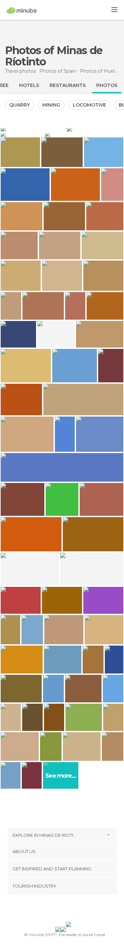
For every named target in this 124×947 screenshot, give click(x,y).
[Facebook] (52, 909)
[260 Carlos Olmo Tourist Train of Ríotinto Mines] (65, 434)
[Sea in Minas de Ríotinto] (84, 134)
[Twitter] (60, 909)
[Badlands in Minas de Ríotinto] (95, 128)
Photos (106, 85)
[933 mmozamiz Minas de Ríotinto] (32, 775)
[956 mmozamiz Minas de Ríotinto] (11, 775)
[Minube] (22, 10)
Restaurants (68, 85)
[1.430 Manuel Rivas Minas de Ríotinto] (114, 659)
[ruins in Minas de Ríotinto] (22, 134)
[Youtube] (77, 909)
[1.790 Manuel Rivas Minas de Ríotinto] (10, 629)
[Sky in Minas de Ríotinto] (33, 128)
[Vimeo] (69, 909)
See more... (60, 776)
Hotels (29, 85)
